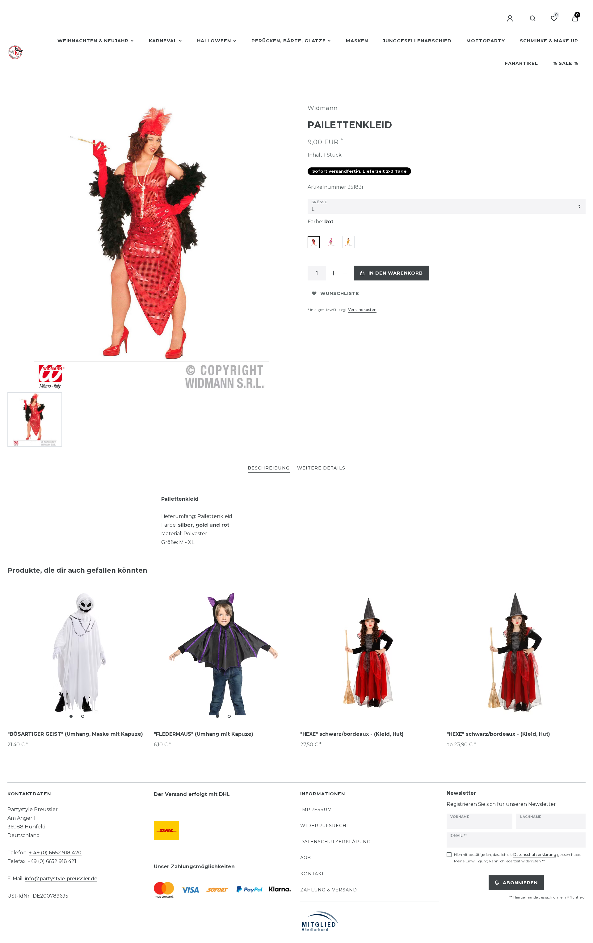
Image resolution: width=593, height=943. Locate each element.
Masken (357, 41)
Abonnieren (520, 883)
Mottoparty (485, 41)
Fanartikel (521, 63)
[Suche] (533, 18)
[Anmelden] (510, 18)
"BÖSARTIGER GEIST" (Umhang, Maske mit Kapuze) (75, 734)
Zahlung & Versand (328, 890)
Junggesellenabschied (417, 41)
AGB (305, 858)
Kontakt (312, 874)
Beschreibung (269, 468)
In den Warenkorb (395, 273)
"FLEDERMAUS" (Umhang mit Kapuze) (203, 734)
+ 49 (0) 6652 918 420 (55, 853)
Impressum (316, 809)
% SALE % (565, 63)
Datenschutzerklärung (335, 841)
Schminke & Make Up (549, 41)
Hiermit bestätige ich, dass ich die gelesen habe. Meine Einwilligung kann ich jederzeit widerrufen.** (517, 857)
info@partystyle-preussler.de (61, 879)
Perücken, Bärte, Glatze (288, 41)
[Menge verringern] (344, 273)
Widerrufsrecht (325, 825)
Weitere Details (321, 468)
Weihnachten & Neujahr (92, 41)
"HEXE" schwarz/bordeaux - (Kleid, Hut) (352, 734)
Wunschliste (339, 293)
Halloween (214, 41)
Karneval (163, 41)
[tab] (268, 468)
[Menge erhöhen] (333, 273)
